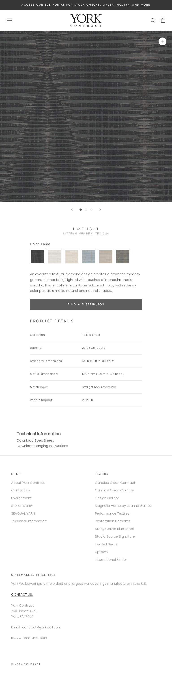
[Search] (153, 20)
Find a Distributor (86, 304)
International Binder (111, 559)
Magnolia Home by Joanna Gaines (123, 505)
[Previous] (72, 210)
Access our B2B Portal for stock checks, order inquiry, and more (86, 5)
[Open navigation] (9, 20)
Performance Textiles (112, 513)
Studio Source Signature (115, 536)
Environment (21, 498)
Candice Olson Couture (114, 490)
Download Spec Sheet (35, 440)
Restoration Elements (112, 521)
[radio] (37, 256)
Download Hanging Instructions (42, 445)
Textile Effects (106, 544)
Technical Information (29, 521)
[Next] (100, 210)
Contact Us (20, 490)
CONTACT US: (22, 594)
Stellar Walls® (22, 505)
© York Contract (26, 664)
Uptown (101, 551)
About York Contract (28, 482)
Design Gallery (107, 498)
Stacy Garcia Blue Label (114, 528)
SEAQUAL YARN (23, 513)
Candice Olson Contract (115, 482)
